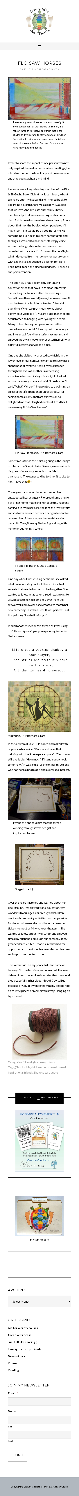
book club (23, 1067)
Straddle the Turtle (39, 21)
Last (10, 1440)
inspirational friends (20, 1072)
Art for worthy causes (23, 1328)
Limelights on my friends (40, 1062)
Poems (12, 1363)
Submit (18, 1455)
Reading (13, 1370)
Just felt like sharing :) (22, 1342)
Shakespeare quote (46, 1072)
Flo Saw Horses (39, 63)
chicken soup (39, 1067)
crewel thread (57, 1067)
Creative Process (19, 1335)
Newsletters (16, 1356)
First (10, 1426)
